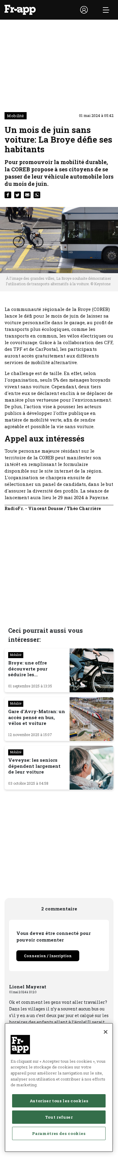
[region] (59, 1087)
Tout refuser (59, 1117)
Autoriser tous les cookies (59, 1101)
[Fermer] (105, 1032)
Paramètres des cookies (58, 1133)
